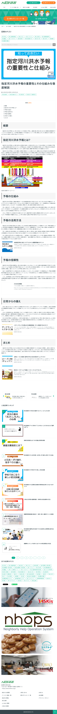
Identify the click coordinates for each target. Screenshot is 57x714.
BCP (16, 574)
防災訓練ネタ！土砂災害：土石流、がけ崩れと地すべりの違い (39, 455)
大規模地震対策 (46, 36)
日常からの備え (8, 116)
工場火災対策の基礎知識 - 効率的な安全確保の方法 (37, 499)
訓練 (4, 580)
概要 (6, 106)
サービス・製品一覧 (14, 7)
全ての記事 (8, 26)
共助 (23, 576)
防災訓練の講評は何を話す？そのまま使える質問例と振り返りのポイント (39, 529)
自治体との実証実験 (31, 576)
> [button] (39, 557)
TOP (4, 7)
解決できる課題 (26, 7)
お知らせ (21, 565)
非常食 (39, 574)
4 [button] (26, 557)
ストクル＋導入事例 (48, 569)
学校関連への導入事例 (46, 565)
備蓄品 (5, 38)
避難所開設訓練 (41, 578)
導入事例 (35, 7)
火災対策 (37, 36)
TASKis (5, 36)
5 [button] (30, 557)
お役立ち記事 (53, 7)
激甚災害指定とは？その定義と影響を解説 (34, 440)
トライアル (27, 580)
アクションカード (31, 578)
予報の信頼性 (8, 114)
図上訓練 (34, 580)
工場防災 (10, 576)
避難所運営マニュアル (20, 578)
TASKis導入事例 (31, 574)
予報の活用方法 (9, 112)
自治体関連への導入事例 (20, 567)
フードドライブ (12, 38)
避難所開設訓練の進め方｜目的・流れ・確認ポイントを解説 (39, 514)
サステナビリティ (12, 580)
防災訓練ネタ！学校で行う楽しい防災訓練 (34, 470)
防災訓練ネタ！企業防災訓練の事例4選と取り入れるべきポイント (38, 485)
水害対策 (22, 94)
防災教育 (20, 38)
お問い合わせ (34, 2)
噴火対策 (22, 574)
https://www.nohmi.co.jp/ (9, 688)
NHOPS (49, 578)
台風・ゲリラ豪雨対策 (31, 94)
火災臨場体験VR (13, 36)
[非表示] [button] (30, 102)
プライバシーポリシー (44, 698)
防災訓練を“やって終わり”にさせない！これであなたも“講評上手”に (39, 426)
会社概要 (41, 695)
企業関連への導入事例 (8, 567)
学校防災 (39, 571)
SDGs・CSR (38, 38)
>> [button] (43, 557)
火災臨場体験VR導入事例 (36, 569)
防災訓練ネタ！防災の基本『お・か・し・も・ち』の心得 (37, 411)
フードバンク (30, 36)
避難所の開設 (6, 40)
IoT (4, 576)
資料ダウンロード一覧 (49, 2)
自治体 (20, 580)
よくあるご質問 (44, 7)
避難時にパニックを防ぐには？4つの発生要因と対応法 (37, 543)
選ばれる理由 (5, 698)
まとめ (6, 118)
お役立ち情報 (5, 706)
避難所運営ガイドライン (8, 578)
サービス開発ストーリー (14, 569)
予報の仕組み (8, 110)
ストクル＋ (22, 36)
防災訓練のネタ (29, 38)
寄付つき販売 (6, 571)
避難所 (52, 38)
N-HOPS (45, 38)
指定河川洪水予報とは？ (11, 108)
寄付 (45, 574)
